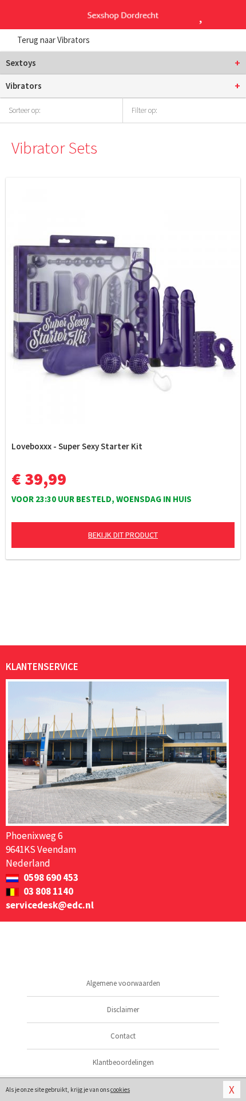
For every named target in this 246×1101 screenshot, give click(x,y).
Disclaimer (123, 1009)
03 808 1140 (47, 891)
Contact (123, 1036)
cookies (120, 1090)
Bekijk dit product (123, 535)
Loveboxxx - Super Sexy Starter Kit (76, 446)
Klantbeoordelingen (123, 1062)
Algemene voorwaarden (123, 983)
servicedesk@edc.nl (50, 905)
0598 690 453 (50, 877)
